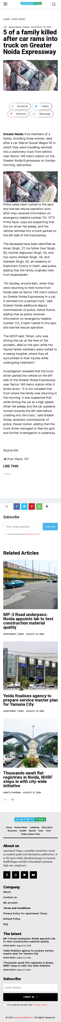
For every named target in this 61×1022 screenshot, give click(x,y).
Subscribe (50, 526)
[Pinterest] (31, 506)
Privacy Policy (34, 534)
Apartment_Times (19, 27)
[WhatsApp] (39, 506)
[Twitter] (24, 506)
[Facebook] (17, 506)
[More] (46, 506)
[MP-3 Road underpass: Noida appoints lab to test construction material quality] (30, 584)
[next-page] (11, 799)
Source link (10, 450)
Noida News (18, 19)
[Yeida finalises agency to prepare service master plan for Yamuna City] (30, 666)
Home (6, 19)
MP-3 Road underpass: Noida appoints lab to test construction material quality (28, 621)
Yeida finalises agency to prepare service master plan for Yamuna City (30, 700)
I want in (28, 997)
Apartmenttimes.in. (24, 1017)
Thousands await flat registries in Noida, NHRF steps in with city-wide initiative (28, 779)
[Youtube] (33, 874)
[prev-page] (5, 799)
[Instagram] (15, 874)
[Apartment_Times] (6, 27)
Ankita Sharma (12, 792)
